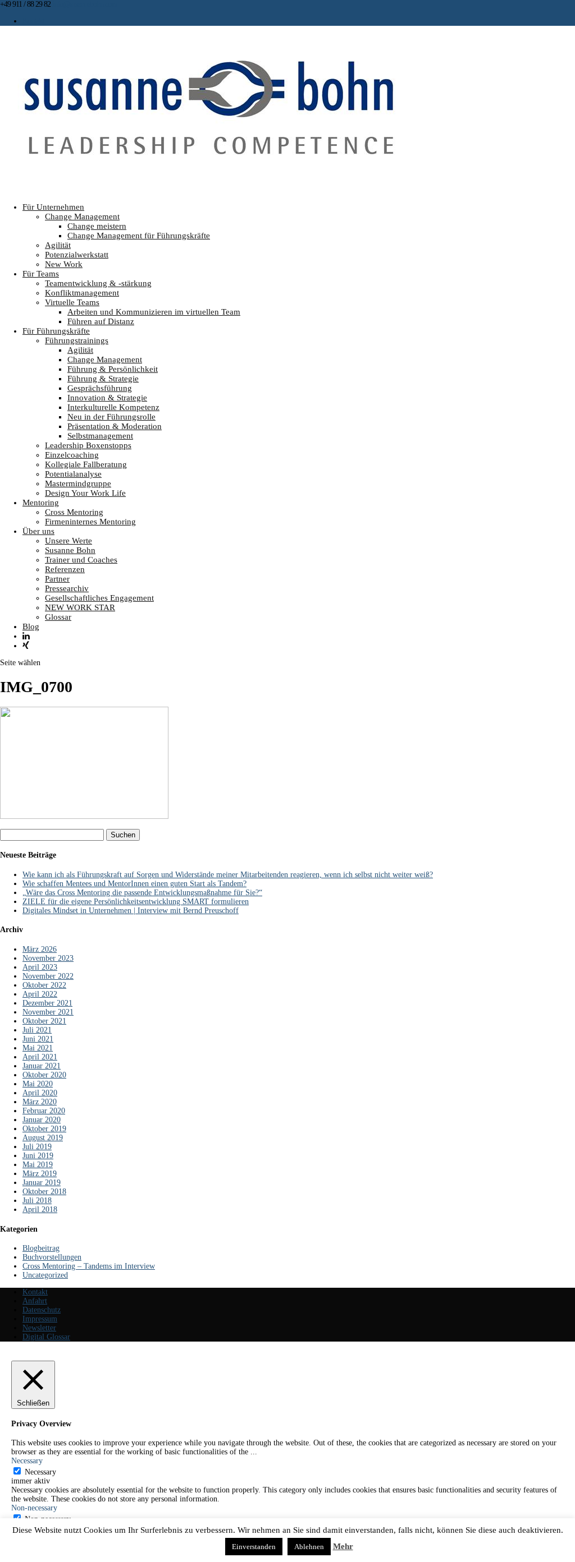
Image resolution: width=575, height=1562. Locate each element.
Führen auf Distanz (100, 321)
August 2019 (42, 1138)
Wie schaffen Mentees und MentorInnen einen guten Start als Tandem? (134, 883)
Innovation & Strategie (107, 397)
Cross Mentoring (74, 512)
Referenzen (65, 569)
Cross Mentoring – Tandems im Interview (88, 1266)
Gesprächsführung (99, 388)
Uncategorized (45, 1275)
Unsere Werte (68, 540)
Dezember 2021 (47, 1003)
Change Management (82, 216)
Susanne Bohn (70, 550)
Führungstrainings (76, 340)
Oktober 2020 (44, 1075)
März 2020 (39, 1102)
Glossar (58, 616)
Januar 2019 (41, 1182)
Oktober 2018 (44, 1191)
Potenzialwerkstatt (76, 254)
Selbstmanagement (100, 435)
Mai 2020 (37, 1084)
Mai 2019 (37, 1164)
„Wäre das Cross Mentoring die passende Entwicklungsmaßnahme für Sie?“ (142, 892)
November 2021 (48, 1012)
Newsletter (39, 1328)
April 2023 (39, 967)
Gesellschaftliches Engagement (99, 597)
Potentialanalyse (73, 473)
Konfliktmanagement (82, 292)
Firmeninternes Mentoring (90, 521)
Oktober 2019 (44, 1129)
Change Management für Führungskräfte (138, 235)
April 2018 (39, 1209)
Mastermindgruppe (78, 483)
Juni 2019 (37, 1155)
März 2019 (39, 1173)
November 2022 (48, 976)
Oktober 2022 (44, 985)
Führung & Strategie (103, 378)
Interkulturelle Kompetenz (113, 407)
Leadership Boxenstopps (88, 445)
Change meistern (96, 226)
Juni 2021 (37, 1039)
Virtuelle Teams (72, 302)
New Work (64, 264)
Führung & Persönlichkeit (112, 369)
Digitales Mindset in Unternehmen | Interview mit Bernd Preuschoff (130, 910)
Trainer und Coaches (81, 559)
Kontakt (33, 21)
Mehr (343, 1546)
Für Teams (40, 273)
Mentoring (40, 502)
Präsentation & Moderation (114, 426)
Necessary (40, 1472)
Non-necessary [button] (34, 1508)
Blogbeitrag (41, 1248)
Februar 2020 (43, 1111)
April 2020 (39, 1093)
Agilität (58, 245)
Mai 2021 (37, 1048)
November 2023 (48, 958)
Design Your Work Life (85, 493)
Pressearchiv (67, 588)
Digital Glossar (46, 1337)
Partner (57, 578)
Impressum (39, 1319)
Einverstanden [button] (254, 1546)
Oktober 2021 (44, 1021)
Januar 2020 (41, 1120)
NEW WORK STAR (80, 607)
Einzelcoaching (72, 454)
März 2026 (39, 949)
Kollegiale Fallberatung (86, 464)
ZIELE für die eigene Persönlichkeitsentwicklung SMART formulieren (135, 901)
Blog (30, 626)
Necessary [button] (27, 1461)
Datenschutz (41, 1310)
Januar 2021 (41, 1066)
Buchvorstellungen (51, 1257)
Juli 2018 (37, 1200)
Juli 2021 (37, 1030)
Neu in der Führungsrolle (111, 416)
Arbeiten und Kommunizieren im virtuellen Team (153, 311)
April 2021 (39, 1057)
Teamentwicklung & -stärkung (98, 283)
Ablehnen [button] (309, 1546)
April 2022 (39, 994)
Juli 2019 (37, 1146)
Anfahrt (34, 1301)
